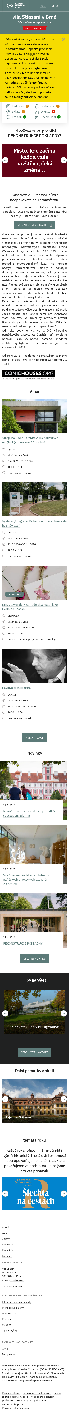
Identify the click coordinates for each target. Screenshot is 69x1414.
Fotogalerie (8, 1354)
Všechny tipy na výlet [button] (34, 1052)
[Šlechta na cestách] (34, 1193)
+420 (5, 1286)
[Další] (64, 1013)
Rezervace (7, 1319)
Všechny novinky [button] (34, 958)
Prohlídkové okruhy (13, 1307)
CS (42, 6)
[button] (5, 160)
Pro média (7, 1250)
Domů (5, 1227)
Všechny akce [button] (34, 737)
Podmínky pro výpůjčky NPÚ (32, 1400)
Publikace (7, 1244)
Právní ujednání (11, 1393)
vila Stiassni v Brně (34, 17)
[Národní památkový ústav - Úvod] (16, 6)
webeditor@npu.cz (12, 1404)
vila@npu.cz (17, 1280)
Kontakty (7, 1256)
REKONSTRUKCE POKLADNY (23, 943)
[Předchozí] (5, 1013)
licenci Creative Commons (24, 1369)
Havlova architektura (16, 688)
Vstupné (6, 1324)
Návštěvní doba (10, 1313)
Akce (5, 1233)
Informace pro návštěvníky (16, 1302)
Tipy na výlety (9, 1330)
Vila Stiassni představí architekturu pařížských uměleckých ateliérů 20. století (27, 879)
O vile (5, 1348)
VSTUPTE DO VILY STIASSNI (32, 224)
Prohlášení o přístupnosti (37, 1393)
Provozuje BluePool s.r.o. (15, 1408)
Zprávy (6, 1238)
